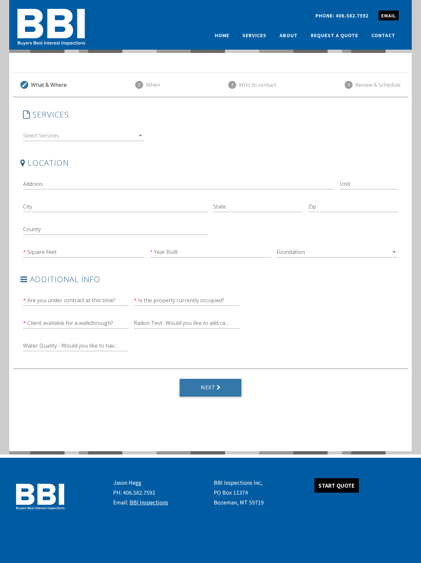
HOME (222, 35)
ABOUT (289, 35)
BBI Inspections (149, 502)
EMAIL (388, 15)
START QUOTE (336, 485)
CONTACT (383, 35)
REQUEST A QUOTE (334, 35)
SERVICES (254, 35)
